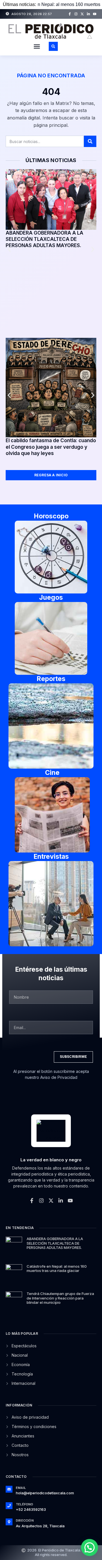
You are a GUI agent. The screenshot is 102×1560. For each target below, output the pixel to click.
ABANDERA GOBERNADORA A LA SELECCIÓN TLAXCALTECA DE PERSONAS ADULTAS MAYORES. (44, 239)
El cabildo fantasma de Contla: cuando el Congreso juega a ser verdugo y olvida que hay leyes (51, 447)
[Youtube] (94, 14)
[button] (37, 46)
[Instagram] (76, 14)
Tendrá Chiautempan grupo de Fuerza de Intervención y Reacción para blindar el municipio (60, 1298)
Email (21, 1488)
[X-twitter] (82, 14)
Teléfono (24, 1504)
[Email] (9, 1489)
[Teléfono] (9, 1505)
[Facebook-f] (69, 14)
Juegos (51, 597)
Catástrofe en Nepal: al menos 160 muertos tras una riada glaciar (57, 1268)
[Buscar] (90, 141)
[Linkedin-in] (88, 14)
